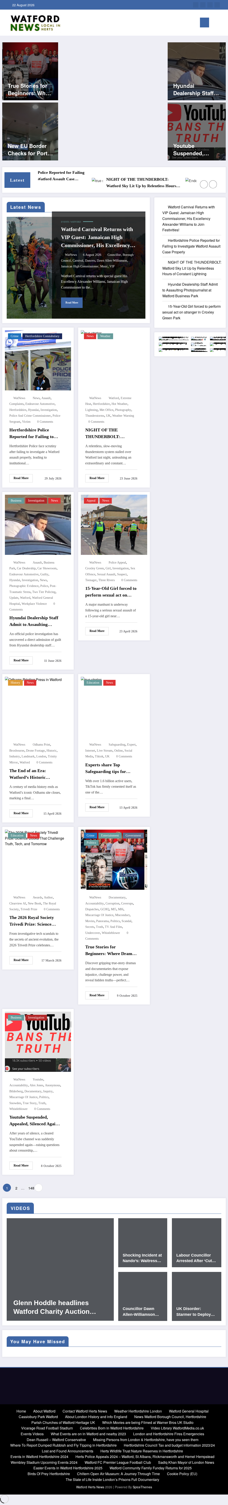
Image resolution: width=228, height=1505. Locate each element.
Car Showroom (47, 568)
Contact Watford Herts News (85, 1411)
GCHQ (104, 909)
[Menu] (204, 22)
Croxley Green (94, 568)
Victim (26, 421)
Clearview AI (17, 903)
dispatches (92, 909)
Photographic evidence (24, 586)
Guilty (44, 574)
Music (104, 266)
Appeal (91, 500)
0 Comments (45, 421)
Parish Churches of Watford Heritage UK (63, 1422)
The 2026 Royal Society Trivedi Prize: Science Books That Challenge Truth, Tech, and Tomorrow (31, 921)
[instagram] (203, 5)
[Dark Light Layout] (221, 23)
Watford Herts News (90, 1487)
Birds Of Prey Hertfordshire (49, 1473)
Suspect (122, 574)
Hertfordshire (17, 410)
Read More (71, 302)
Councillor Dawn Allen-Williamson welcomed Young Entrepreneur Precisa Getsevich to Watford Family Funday (142, 1311)
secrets (89, 927)
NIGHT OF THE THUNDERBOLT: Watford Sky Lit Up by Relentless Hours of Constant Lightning (113, 183)
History (15, 682)
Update (13, 597)
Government (133, 835)
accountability (94, 903)
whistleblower (111, 933)
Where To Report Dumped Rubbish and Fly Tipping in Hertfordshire (63, 1445)
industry (14, 756)
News (90, 336)
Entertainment (110, 835)
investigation (36, 500)
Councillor (114, 254)
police (44, 586)
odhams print (41, 744)
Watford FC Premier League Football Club (118, 1462)
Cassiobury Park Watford (38, 1416)
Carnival (78, 260)
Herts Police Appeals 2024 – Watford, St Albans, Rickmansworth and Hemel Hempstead (144, 1456)
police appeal (117, 562)
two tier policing (43, 592)
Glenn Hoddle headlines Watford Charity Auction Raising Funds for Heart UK (56, 1307)
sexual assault (106, 574)
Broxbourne (16, 750)
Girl (108, 568)
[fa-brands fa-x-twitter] (210, 5)
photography (123, 410)
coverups (127, 903)
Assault (46, 398)
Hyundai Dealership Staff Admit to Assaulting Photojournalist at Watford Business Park (196, 89)
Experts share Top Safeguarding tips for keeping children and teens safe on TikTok (110, 768)
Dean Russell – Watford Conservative (56, 1439)
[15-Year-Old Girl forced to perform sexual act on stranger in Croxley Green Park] (114, 524)
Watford (75, 222)
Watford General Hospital (189, 1411)
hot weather (119, 404)
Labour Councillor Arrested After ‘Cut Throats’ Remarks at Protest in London (195, 1258)
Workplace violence (34, 603)
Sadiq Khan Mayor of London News (186, 1462)
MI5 (113, 909)
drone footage (35, 750)
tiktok (99, 756)
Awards (37, 897)
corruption (112, 903)
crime (14, 336)
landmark (28, 756)
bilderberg (16, 1091)
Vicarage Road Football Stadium (47, 1428)
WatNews (70, 254)
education (93, 682)
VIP (112, 266)
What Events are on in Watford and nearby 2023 (88, 1433)
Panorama (102, 921)
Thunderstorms (94, 415)
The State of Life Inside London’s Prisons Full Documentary (112, 1479)
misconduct (122, 915)
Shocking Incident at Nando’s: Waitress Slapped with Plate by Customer (142, 1258)
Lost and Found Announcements (67, 1451)
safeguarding (117, 744)
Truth (99, 927)
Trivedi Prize (28, 909)
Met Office (106, 410)
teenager (91, 580)
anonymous (52, 1085)
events (65, 222)
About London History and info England (96, 1416)
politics (115, 921)
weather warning (123, 415)
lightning (91, 410)
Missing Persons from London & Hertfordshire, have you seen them (145, 1439)
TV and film (113, 927)
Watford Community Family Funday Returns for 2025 (151, 1467)
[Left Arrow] (204, 184)
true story (30, 1103)
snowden (15, 1103)
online (118, 750)
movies (89, 921)
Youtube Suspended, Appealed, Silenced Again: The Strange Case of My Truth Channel (195, 149)
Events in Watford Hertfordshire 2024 (39, 1456)
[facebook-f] (217, 5)
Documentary (117, 897)
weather (105, 336)
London (41, 756)
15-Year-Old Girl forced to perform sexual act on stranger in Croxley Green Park (110, 592)
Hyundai (33, 410)
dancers (90, 260)
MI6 (120, 909)
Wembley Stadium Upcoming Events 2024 (44, 1462)
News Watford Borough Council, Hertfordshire (170, 1416)
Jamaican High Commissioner (79, 266)
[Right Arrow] (213, 184)
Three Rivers (106, 580)
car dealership (26, 568)
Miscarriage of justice (99, 915)
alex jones (36, 1085)
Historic (52, 750)
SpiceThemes (142, 1487)
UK (108, 415)
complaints (16, 404)
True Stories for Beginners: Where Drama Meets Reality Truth (30, 89)
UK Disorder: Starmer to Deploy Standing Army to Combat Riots (193, 1311)
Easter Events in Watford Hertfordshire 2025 (67, 1467)
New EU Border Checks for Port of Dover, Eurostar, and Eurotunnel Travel (30, 149)
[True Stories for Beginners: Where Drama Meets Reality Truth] (30, 70)
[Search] (214, 23)
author (48, 897)
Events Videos (32, 1433)
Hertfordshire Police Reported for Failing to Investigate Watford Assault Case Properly (31, 433)
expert (131, 744)
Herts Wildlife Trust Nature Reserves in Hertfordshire (141, 1451)
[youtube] (195, 5)
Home (21, 1411)
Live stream (104, 750)
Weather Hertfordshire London (138, 1411)
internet (90, 750)
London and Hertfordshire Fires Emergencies (168, 1433)
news (36, 398)
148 (30, 1188)
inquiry (48, 1091)
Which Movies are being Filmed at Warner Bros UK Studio (147, 1422)
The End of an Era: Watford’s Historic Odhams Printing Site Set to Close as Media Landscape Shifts (33, 774)
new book (34, 903)
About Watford (44, 1411)
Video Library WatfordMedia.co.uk (177, 1428)
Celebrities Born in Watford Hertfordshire (112, 1428)
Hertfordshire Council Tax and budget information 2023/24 (169, 1445)
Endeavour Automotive (40, 404)
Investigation (49, 410)
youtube (38, 1079)
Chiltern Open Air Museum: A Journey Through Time (118, 1473)
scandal (126, 921)
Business (16, 500)
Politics (91, 842)
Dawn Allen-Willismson (112, 260)
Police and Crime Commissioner (30, 415)
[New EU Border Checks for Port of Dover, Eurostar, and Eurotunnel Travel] (30, 130)
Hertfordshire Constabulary (42, 336)
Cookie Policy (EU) (182, 1473)
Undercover (92, 933)
